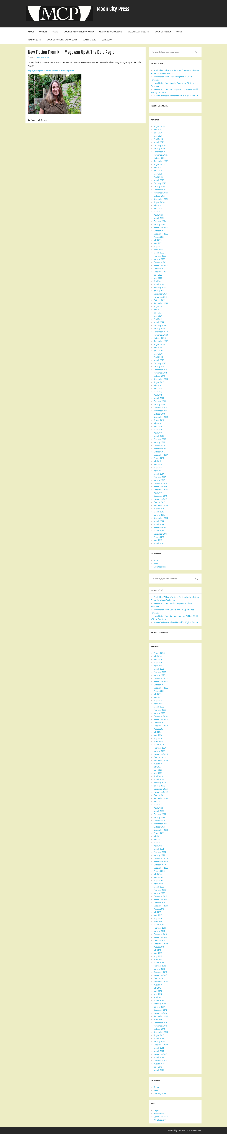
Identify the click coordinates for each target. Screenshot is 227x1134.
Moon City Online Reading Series (62, 39)
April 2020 (158, 357)
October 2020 (160, 338)
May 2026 (158, 135)
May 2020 (158, 353)
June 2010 (158, 540)
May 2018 (158, 429)
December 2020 (161, 331)
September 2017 (161, 454)
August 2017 (159, 458)
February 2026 (160, 145)
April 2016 (158, 492)
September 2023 (161, 233)
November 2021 (160, 297)
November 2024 (161, 192)
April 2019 (158, 394)
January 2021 (159, 328)
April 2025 (158, 177)
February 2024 (160, 221)
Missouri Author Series (138, 31)
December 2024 (160, 189)
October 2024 (160, 196)
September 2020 (161, 341)
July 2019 (157, 385)
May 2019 (158, 391)
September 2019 (161, 379)
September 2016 (161, 489)
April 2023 (158, 249)
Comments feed (160, 1116)
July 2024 (157, 205)
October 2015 (159, 502)
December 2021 (160, 293)
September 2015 (161, 505)
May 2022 (158, 278)
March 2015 (159, 511)
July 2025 (157, 167)
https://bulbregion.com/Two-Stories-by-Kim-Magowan (51, 70)
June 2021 (158, 312)
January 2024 (159, 224)
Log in (156, 1110)
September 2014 (161, 518)
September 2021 (161, 303)
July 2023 (158, 240)
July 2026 (158, 129)
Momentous (196, 1130)
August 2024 (159, 202)
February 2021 (160, 325)
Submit (179, 31)
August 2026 (159, 126)
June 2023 (158, 243)
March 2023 (159, 252)
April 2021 (158, 319)
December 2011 (160, 533)
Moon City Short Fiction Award (79, 31)
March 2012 (159, 530)
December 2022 (160, 262)
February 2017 (160, 477)
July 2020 (158, 347)
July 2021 (157, 309)
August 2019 (159, 382)
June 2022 (158, 274)
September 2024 (161, 199)
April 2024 (158, 214)
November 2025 (161, 154)
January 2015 (159, 515)
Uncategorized (160, 566)
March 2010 (159, 543)
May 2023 (158, 246)
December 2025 (160, 151)
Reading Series (34, 39)
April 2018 (158, 432)
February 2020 (160, 363)
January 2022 (159, 290)
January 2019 (159, 404)
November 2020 (161, 334)
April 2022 (158, 281)
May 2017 (158, 467)
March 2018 (159, 436)
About (31, 31)
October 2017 (159, 451)
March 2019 (159, 398)
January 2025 (159, 186)
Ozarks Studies (90, 39)
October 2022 (160, 268)
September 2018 (161, 417)
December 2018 (160, 407)
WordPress (182, 1130)
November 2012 (160, 527)
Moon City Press (113, 9)
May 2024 (158, 211)
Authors (43, 31)
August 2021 (159, 306)
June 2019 (158, 388)
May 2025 (158, 173)
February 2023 (160, 256)
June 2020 (158, 350)
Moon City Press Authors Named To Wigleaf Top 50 (176, 95)
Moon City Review (163, 31)
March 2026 (159, 142)
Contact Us (107, 39)
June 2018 (158, 426)
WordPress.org (160, 1119)
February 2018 (160, 439)
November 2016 (160, 486)
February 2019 (160, 401)
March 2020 (159, 360)
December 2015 (160, 496)
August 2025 (159, 164)
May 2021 (158, 316)
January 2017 (159, 480)
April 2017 (158, 470)
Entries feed (159, 1113)
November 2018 (160, 410)
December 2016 (160, 483)
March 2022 (159, 284)
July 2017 (157, 461)
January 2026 (159, 148)
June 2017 (158, 464)
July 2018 (157, 423)
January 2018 (159, 442)
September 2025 (161, 161)
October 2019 (159, 376)
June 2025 (158, 170)
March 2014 (159, 521)
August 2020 (159, 344)
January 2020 (159, 366)
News (33, 120)
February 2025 (160, 183)
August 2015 (159, 508)
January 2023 (159, 259)
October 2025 (160, 158)
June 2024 (158, 208)
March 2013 (159, 524)
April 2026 (158, 139)
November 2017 (160, 448)
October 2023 (160, 230)
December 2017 (160, 445)
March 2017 (159, 473)
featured (44, 120)
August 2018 (159, 420)
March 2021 (159, 322)
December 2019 (160, 369)
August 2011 (159, 537)
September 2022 (161, 271)
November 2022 (161, 265)
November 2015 (160, 499)
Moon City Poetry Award (110, 31)
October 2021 (159, 300)
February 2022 (160, 287)
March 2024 (159, 218)
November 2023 (161, 227)
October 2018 (159, 413)
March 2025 (159, 180)
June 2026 (158, 132)
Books (55, 31)
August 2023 (159, 237)
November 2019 (160, 372)
